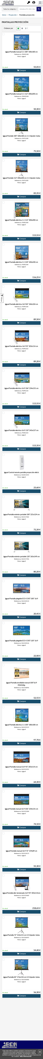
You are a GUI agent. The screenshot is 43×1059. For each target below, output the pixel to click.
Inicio (4, 15)
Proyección (13, 15)
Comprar (22, 70)
